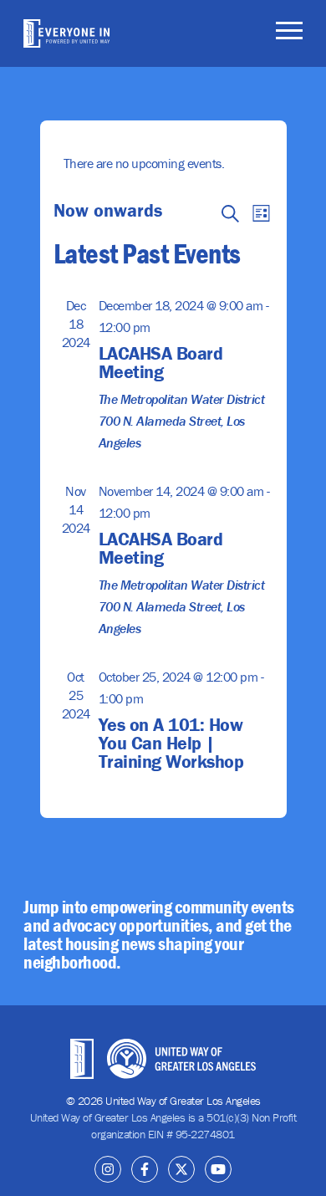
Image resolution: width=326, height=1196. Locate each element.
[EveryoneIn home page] (66, 33)
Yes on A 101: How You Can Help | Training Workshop (171, 743)
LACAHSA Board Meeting (161, 362)
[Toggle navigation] (289, 33)
